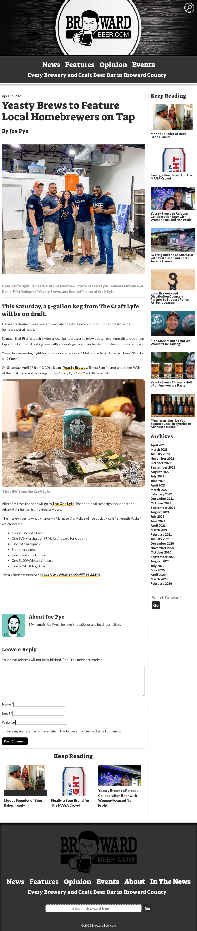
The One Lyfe (63, 504)
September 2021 (163, 507)
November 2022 (162, 458)
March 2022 (159, 490)
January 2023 (160, 454)
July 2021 (157, 516)
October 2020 (161, 552)
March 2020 (159, 579)
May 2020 (157, 570)
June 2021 (158, 521)
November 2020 (162, 548)
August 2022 (160, 472)
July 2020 (157, 566)
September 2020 (163, 557)
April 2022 (158, 485)
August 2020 (160, 561)
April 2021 (158, 525)
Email (7, 713)
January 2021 (160, 539)
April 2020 (158, 574)
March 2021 (159, 530)
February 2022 (161, 494)
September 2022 (163, 467)
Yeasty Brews (74, 367)
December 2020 (162, 543)
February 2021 (161, 534)
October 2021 (161, 503)
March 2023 (159, 449)
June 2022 (158, 481)
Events (143, 64)
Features (79, 64)
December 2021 (162, 498)
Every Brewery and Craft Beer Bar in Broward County (97, 75)
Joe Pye (19, 131)
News (51, 64)
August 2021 (160, 512)
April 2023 (158, 445)
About (134, 881)
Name (7, 704)
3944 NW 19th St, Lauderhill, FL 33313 (70, 575)
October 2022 (161, 463)
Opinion (113, 64)
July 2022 (157, 476)
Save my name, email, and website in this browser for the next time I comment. (64, 731)
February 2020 (161, 583)
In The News (170, 881)
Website (8, 722)
